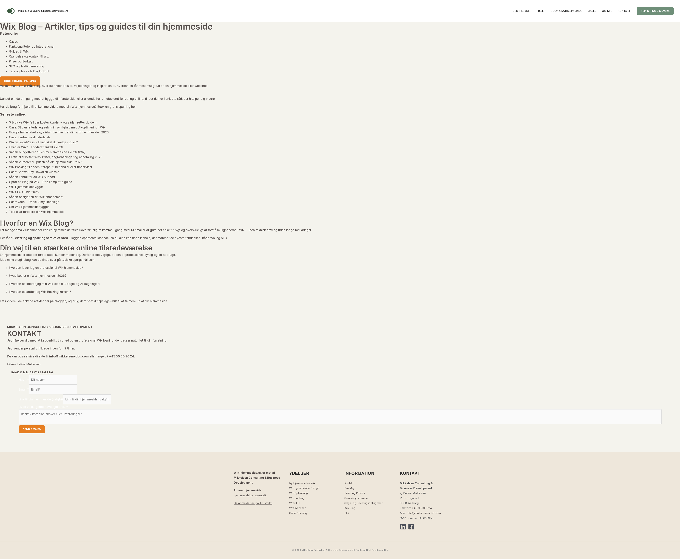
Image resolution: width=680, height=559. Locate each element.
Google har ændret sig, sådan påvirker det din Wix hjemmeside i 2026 (59, 132)
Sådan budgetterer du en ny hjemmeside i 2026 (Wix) (47, 152)
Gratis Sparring (298, 513)
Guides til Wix (19, 51)
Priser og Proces (354, 493)
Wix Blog (349, 508)
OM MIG (607, 11)
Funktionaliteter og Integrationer (32, 46)
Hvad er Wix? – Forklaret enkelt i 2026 (36, 147)
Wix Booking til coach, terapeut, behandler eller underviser (50, 167)
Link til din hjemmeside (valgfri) (41, 399)
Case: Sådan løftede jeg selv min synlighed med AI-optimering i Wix (57, 127)
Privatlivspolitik (380, 550)
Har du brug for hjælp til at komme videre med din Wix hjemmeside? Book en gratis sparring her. (68, 106)
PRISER (541, 11)
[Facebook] (411, 526)
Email (24, 389)
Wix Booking (296, 498)
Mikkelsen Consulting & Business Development (43, 11)
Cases (13, 41)
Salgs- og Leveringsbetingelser (363, 503)
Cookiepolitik (363, 550)
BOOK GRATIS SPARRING (566, 11)
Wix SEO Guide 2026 (24, 192)
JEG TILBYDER (522, 11)
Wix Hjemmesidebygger (26, 187)
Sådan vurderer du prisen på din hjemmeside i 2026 (46, 162)
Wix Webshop (297, 508)
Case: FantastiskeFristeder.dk (29, 137)
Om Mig (349, 488)
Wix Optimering (298, 493)
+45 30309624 (422, 508)
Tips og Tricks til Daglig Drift (29, 71)
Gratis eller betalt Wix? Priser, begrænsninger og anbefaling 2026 (55, 157)
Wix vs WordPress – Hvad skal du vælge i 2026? (43, 142)
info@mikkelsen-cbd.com (424, 513)
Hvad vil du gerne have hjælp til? (43, 407)
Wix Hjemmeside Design (304, 488)
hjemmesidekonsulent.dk (250, 495)
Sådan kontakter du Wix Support (32, 177)
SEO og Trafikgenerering (26, 66)
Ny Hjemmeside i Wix (302, 483)
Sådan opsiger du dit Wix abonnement (36, 197)
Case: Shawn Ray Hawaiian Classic (34, 172)
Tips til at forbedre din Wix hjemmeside (36, 212)
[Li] (403, 526)
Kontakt (349, 483)
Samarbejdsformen (356, 498)
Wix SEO (294, 503)
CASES (592, 11)
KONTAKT (624, 11)
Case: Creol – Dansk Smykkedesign (34, 202)
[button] (655, 11)
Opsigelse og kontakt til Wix (29, 56)
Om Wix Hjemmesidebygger (29, 207)
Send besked (32, 429)
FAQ (346, 513)
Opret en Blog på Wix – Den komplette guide (40, 182)
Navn (24, 380)
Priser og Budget (21, 61)
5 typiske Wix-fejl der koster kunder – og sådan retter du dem (53, 122)
